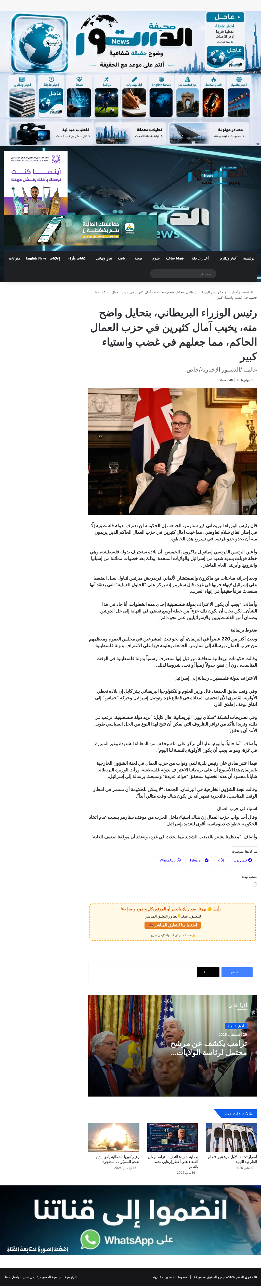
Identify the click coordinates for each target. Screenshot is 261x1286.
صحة (138, 258)
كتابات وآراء (77, 258)
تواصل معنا (13, 1277)
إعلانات (55, 258)
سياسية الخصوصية (49, 1277)
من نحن (28, 1277)
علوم (156, 258)
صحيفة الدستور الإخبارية (170, 1277)
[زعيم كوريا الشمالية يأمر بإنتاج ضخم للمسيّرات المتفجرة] (113, 1137)
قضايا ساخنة (174, 258)
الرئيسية (249, 258)
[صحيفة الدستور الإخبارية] (217, 171)
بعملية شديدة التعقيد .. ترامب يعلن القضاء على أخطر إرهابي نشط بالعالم (173, 1162)
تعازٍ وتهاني (104, 258)
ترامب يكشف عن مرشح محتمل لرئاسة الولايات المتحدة (209, 1052)
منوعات (14, 258)
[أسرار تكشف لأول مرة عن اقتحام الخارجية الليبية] (231, 1137)
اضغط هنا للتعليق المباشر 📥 (172, 924)
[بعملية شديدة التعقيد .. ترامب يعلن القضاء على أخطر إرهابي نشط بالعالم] (172, 1137)
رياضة (122, 258)
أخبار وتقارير (228, 258)
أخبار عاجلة (200, 258)
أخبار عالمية (230, 292)
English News (36, 258)
